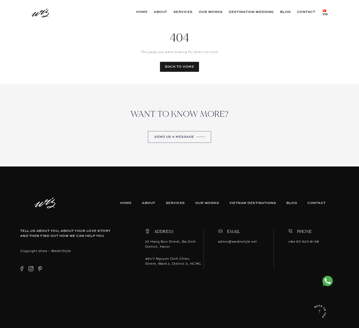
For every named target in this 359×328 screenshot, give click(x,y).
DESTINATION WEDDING (251, 12)
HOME (142, 12)
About (148, 203)
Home (126, 203)
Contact (316, 203)
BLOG (285, 12)
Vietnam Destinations (252, 203)
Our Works (207, 203)
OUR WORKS (211, 12)
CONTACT (306, 12)
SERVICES (183, 12)
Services (175, 203)
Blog (291, 203)
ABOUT (160, 12)
